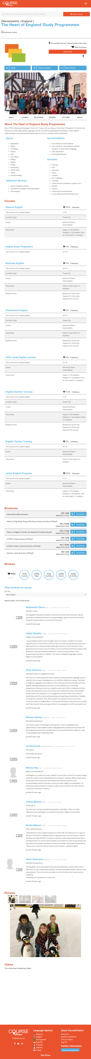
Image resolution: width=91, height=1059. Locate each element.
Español (39, 1042)
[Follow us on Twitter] (18, 1043)
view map (82, 43)
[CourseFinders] (10, 3)
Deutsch (39, 1034)
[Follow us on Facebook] (14, 1043)
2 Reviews (75, 392)
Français (39, 1045)
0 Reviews (74, 247)
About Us (65, 1034)
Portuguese (41, 1039)
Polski (38, 1050)
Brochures (38, 117)
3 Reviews (75, 207)
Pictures (66, 117)
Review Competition (70, 1050)
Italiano (39, 1047)
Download (80, 514)
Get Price (45, 1055)
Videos (79, 117)
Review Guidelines (68, 1037)
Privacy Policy (67, 1039)
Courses (25, 117)
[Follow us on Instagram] (22, 1043)
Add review (67, 52)
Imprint (64, 1042)
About (11, 117)
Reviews (52, 117)
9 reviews (82, 47)
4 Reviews (75, 473)
